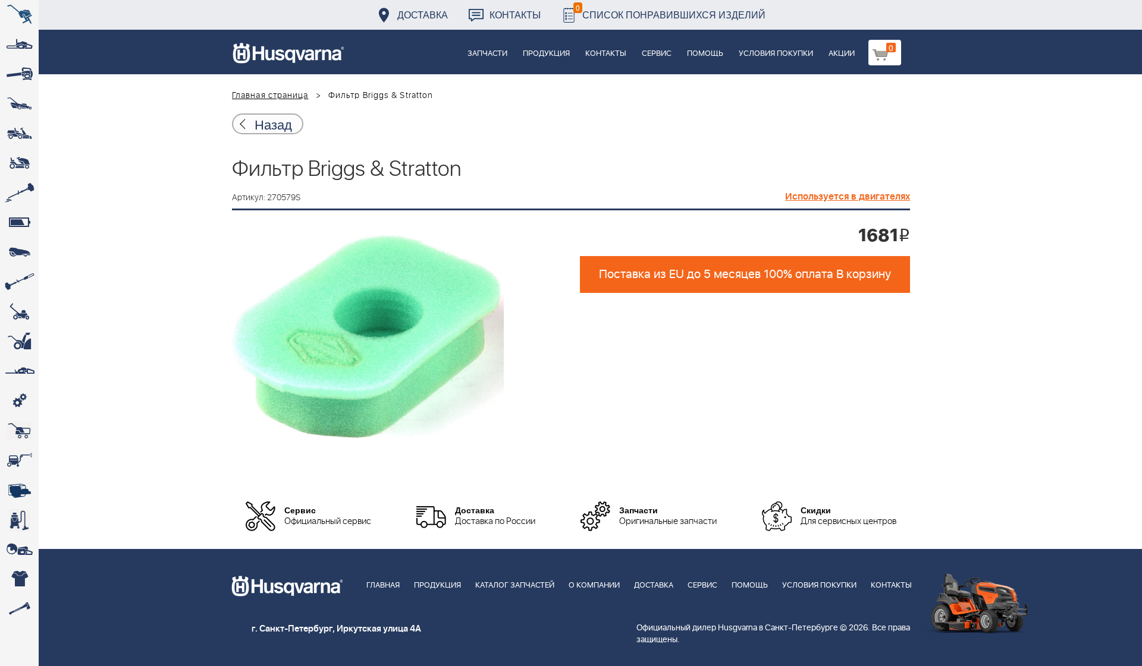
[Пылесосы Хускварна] (19, 520)
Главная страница (270, 96)
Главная (383, 585)
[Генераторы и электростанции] (19, 431)
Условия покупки (776, 53)
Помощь (705, 53)
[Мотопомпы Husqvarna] (19, 490)
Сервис (657, 53)
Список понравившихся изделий (670, 11)
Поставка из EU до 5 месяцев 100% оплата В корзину (745, 274)
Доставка (422, 14)
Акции (842, 53)
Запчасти (487, 53)
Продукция (546, 53)
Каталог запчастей (514, 585)
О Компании (594, 585)
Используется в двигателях (847, 197)
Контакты (515, 14)
